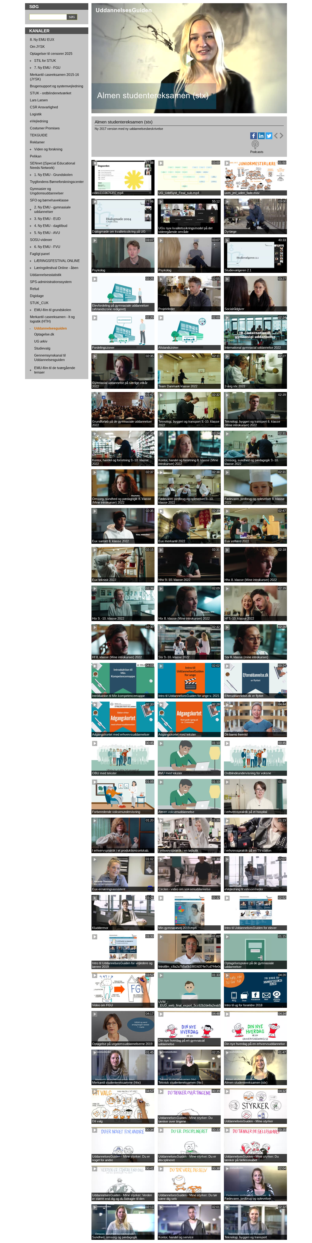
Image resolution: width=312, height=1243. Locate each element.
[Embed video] (278, 135)
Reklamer (37, 142)
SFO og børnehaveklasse (49, 200)
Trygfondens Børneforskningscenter (57, 182)
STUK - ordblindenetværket (50, 93)
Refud (34, 289)
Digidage (37, 296)
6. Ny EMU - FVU (47, 247)
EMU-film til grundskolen (52, 310)
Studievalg (42, 348)
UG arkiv (40, 341)
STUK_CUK (39, 303)
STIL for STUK (45, 60)
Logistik (36, 114)
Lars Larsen (39, 100)
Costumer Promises (45, 128)
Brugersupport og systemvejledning (56, 86)
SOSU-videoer (41, 240)
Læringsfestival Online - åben (56, 268)
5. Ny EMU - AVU (47, 233)
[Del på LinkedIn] (261, 138)
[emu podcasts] (255, 145)
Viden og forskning (48, 149)
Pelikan (35, 156)
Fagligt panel (40, 254)
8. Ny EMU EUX (42, 39)
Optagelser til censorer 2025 (51, 53)
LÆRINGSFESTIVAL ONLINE (57, 261)
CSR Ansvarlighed (44, 107)
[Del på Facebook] (253, 138)
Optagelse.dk (44, 334)
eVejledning (39, 121)
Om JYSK (37, 46)
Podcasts (256, 152)
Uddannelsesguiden (50, 328)
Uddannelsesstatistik (45, 275)
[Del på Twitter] (269, 138)
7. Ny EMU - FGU (47, 67)
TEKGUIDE (39, 135)
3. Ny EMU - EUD (47, 219)
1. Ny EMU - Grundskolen (53, 175)
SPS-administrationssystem (51, 282)
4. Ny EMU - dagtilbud (50, 226)
